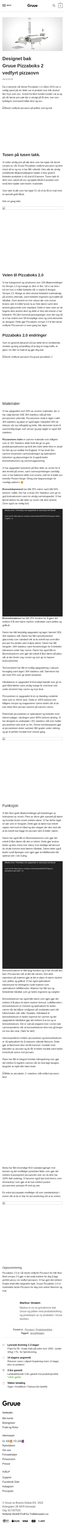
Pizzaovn (29, 1329)
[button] (60, 5)
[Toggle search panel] (54, 5)
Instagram (7, 1486)
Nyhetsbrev (8, 1445)
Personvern (8, 1459)
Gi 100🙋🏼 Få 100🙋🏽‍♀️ (13, 1441)
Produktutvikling (44, 1329)
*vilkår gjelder (14, 1377)
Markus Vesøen (30, 1302)
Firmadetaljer (9, 1454)
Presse (6, 1463)
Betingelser (8, 1423)
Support (6, 1477)
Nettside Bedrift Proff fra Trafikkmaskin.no (25, 1514)
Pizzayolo (7, 1491)
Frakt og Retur (10, 1427)
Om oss (6, 1450)
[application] (32, 562)
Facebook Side (10, 1482)
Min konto (7, 1418)
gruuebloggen (37, 1333)
